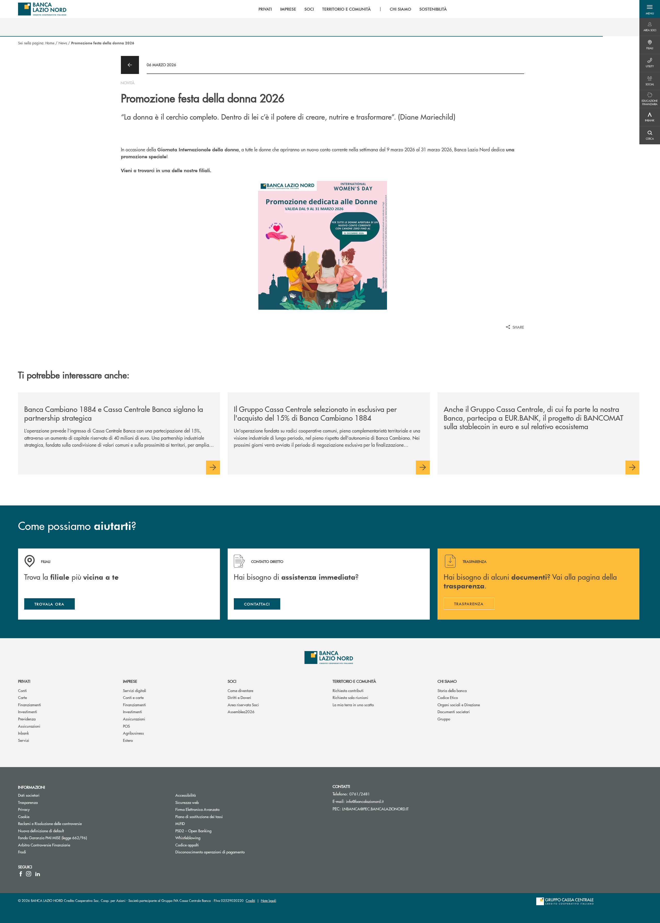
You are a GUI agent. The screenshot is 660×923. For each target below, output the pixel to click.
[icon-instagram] (28, 873)
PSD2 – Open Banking (212, 830)
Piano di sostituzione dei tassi (199, 816)
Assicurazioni (29, 726)
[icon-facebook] (20, 873)
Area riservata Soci (243, 704)
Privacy (24, 809)
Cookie (23, 816)
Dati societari (28, 795)
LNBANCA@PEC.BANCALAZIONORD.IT (375, 808)
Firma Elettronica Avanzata (197, 809)
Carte (22, 697)
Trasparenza (28, 802)
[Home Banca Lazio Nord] (42, 9)
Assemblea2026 (241, 711)
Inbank (23, 733)
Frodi (22, 851)
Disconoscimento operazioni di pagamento (210, 851)
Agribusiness (133, 733)
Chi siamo (447, 681)
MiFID (180, 823)
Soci (232, 681)
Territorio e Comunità (354, 681)
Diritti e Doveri (239, 697)
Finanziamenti (29, 704)
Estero (128, 740)
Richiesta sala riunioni (350, 697)
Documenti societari (454, 711)
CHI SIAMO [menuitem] (400, 9)
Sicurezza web (187, 802)
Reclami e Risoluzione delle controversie (50, 823)
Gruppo (444, 718)
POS (126, 726)
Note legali (268, 900)
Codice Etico (448, 697)
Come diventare (240, 690)
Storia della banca (452, 690)
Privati (24, 681)
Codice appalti (187, 844)
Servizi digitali (134, 690)
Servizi (23, 740)
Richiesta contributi (348, 690)
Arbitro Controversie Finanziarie (63, 844)
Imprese (130, 681)
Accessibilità (185, 795)
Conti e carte (133, 697)
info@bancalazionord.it (365, 801)
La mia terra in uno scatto (353, 704)
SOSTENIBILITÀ (433, 9)
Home (49, 42)
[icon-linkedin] (37, 873)
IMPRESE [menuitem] (288, 9)
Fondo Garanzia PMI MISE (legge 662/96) (72, 837)
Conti (22, 690)
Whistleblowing (187, 837)
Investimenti (27, 711)
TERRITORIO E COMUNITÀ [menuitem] (346, 9)
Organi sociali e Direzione (459, 704)
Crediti (250, 900)
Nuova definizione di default (41, 830)
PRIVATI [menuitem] (265, 9)
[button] (649, 9)
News (63, 42)
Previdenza (27, 718)
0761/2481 (359, 793)
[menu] (352, 9)
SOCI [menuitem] (309, 9)
